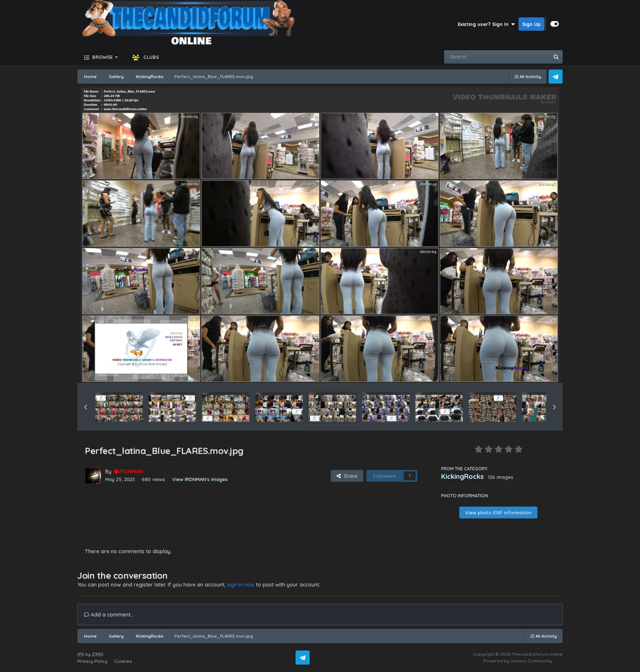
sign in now (240, 584)
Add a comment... (111, 614)
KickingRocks (462, 476)
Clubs (150, 57)
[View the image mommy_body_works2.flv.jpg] (492, 407)
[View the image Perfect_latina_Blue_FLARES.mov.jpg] (332, 407)
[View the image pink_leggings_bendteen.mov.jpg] (172, 407)
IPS (80, 654)
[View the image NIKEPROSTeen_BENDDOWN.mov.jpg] (439, 407)
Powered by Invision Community (517, 660)
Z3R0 (97, 654)
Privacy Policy (92, 661)
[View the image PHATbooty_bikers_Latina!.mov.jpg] (279, 407)
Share (349, 476)
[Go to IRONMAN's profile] (93, 476)
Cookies (123, 661)
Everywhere (526, 57)
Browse (102, 57)
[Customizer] (555, 24)
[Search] (556, 57)
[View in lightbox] (320, 235)
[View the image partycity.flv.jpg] (386, 407)
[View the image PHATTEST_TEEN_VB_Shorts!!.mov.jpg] (226, 407)
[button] (85, 407)
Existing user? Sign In (484, 24)
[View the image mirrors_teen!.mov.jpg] (546, 407)
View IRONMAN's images (200, 479)
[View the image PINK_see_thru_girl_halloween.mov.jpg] (119, 407)
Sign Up (531, 24)
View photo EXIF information (498, 512)
